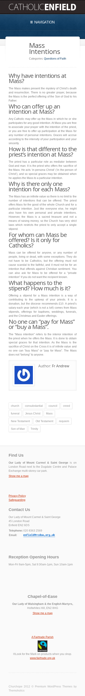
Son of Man (18, 428)
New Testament (20, 421)
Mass (49, 413)
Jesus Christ (32, 413)
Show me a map (19, 476)
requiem (64, 421)
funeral (15, 413)
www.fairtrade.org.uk (42, 658)
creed (66, 405)
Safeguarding (17, 500)
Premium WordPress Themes (53, 686)
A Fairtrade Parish (42, 637)
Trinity (34, 428)
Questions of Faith (55, 58)
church (15, 405)
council (53, 405)
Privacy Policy (17, 495)
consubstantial (34, 405)
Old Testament (44, 421)
